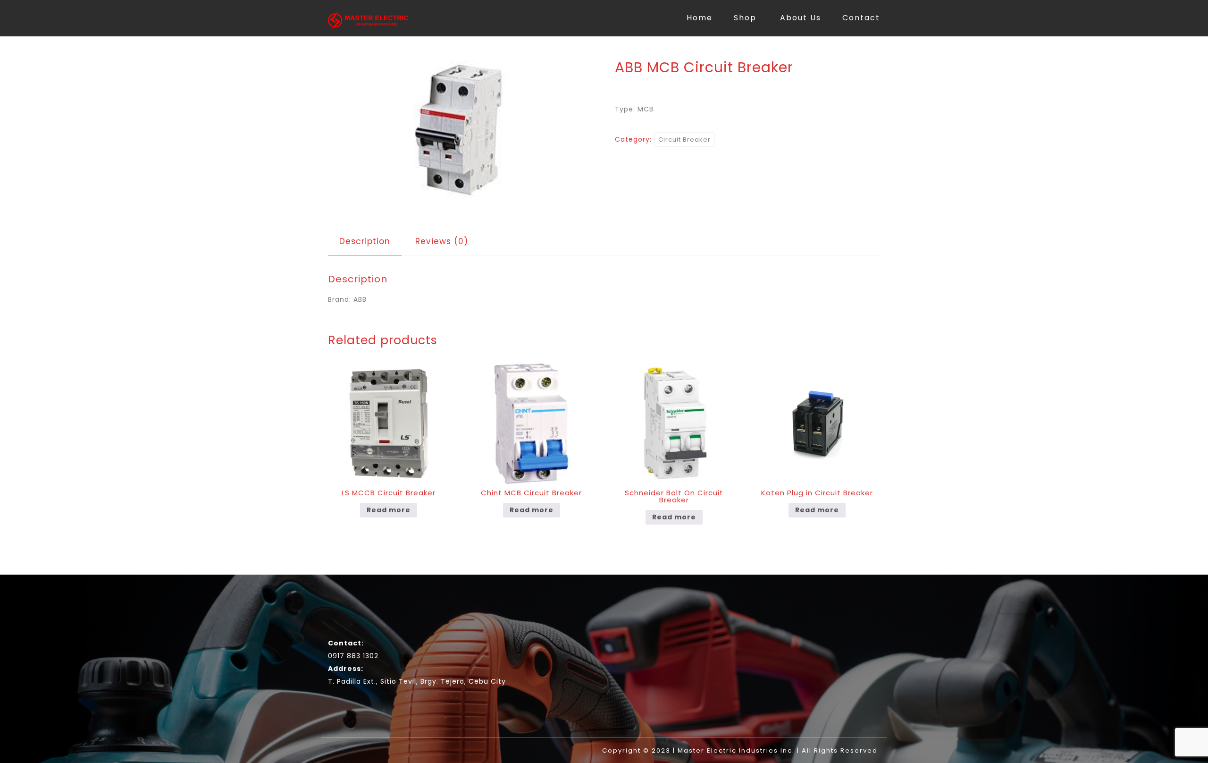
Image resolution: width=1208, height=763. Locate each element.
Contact (861, 17)
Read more (389, 510)
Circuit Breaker (684, 139)
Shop (745, 17)
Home (700, 17)
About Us (800, 17)
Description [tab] (364, 241)
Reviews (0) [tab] (441, 241)
